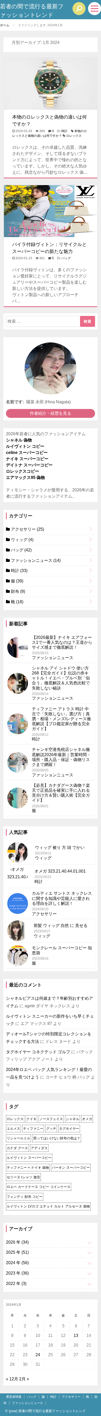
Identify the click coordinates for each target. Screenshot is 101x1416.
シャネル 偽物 (19, 440)
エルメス (13, 1129)
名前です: (15, 402)
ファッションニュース (35, 560)
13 (76, 1335)
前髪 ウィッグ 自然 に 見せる (61, 925)
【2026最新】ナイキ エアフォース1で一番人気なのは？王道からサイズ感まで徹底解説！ (62, 642)
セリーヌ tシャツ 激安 (23, 1177)
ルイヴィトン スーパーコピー (29, 1158)
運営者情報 (13, 1397)
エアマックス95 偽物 (25, 477)
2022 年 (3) (16, 1283)
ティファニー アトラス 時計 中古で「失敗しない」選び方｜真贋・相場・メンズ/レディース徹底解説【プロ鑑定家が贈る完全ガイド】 (61, 719)
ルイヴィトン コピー (25, 446)
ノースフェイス (51, 1119)
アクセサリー (27, 529)
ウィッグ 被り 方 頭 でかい (60, 847)
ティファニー (33, 1129)
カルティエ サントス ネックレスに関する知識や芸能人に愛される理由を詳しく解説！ (62, 898)
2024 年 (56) (17, 1263)
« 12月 (12, 1379)
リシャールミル (18, 1138)
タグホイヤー (69, 1129)
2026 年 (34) (17, 1242)
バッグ (66, 258)
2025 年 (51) (17, 1252)
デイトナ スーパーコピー (29, 465)
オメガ (87, 1119)
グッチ (51, 1129)
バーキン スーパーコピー (71, 1168)
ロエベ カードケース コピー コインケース (38, 1187)
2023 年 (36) (17, 1273)
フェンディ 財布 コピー (24, 1197)
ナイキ (31, 1119)
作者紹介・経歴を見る (50, 413)
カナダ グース (17, 1148)
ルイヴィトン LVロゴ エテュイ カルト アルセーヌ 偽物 (48, 1206)
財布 (17, 591)
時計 (64, 131)
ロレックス (74, 136)
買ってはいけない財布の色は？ (56, 1138)
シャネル (72, 1119)
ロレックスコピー (22, 471)
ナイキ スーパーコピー (27, 459)
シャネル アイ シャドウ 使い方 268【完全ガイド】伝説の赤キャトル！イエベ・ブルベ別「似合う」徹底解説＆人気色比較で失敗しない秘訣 (61, 678)
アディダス (39, 1148)
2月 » (24, 1379)
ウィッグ (21, 539)
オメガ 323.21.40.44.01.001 (60, 871)
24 (37, 1355)
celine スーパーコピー (27, 452)
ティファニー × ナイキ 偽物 (28, 1168)
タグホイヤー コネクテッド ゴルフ (38, 1052)
